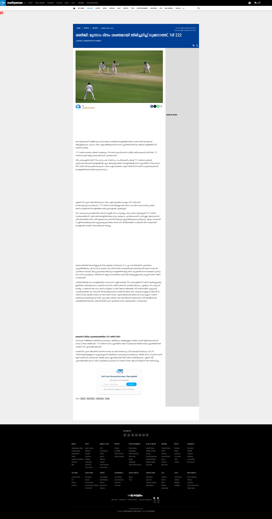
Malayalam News (77, 448)
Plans (163, 451)
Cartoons (88, 465)
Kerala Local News (78, 459)
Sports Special (119, 456)
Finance (190, 454)
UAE (101, 448)
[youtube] (140, 435)
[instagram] (133, 435)
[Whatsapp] (158, 106)
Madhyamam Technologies (132, 511)
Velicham (59, 3)
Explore (102, 488)
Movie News (133, 448)
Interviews (88, 462)
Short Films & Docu (135, 465)
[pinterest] (147, 435)
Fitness (148, 454)
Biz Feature (191, 462)
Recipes (176, 448)
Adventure (103, 485)
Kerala (107, 398)
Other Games (119, 454)
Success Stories (151, 482)
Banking (190, 456)
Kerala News (76, 451)
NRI (73, 465)
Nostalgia (132, 462)
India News (75, 454)
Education (89, 473)
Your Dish (177, 456)
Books (67, 3)
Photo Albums (192, 477)
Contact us (122, 500)
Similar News (171, 115)
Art (73, 480)
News (105, 8)
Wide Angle (191, 488)
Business (153, 8)
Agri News (149, 477)
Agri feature (150, 485)
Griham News (165, 448)
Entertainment (142, 8)
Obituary (74, 462)
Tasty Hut (177, 454)
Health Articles (151, 451)
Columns (88, 456)
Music (131, 459)
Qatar (102, 456)
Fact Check (88, 467)
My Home (81, 8)
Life (160, 8)
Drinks (176, 451)
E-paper (30, 3)
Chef (175, 459)
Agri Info (149, 480)
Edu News (88, 477)
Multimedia (169, 8)
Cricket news (99, 398)
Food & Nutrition (151, 456)
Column (163, 462)
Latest (97, 8)
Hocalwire (151, 511)
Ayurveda (149, 465)
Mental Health (150, 462)
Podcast (190, 482)
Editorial (88, 451)
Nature (102, 482)
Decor (163, 459)
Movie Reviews (134, 454)
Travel (178, 8)
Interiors (164, 454)
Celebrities (132, 451)
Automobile (119, 473)
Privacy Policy (132, 500)
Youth (163, 480)
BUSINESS (190, 444)
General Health (151, 459)
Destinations (104, 480)
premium (90, 8)
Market (189, 451)
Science (176, 480)
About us (114, 500)
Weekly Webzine (40, 3)
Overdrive (118, 482)
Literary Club (76, 477)
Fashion (164, 477)
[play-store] (155, 500)
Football (117, 451)
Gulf (119, 8)
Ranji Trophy (90, 398)
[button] (3, 3)
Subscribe (81, 3)
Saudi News (104, 451)
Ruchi (176, 444)
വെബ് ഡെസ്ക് (88, 108)
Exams (87, 480)
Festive (176, 462)
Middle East (104, 444)
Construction (165, 456)
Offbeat (87, 459)
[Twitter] (155, 106)
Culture (75, 473)
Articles (87, 454)
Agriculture (150, 473)
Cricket (117, 448)
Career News (89, 482)
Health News (151, 444)
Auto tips (117, 485)
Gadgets (177, 485)
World (73, 456)
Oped (87, 444)
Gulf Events (103, 467)
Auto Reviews (119, 480)
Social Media (134, 473)
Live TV (73, 3)
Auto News (118, 477)
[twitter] (129, 435)
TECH (132, 8)
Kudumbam (50, 3)
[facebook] (151, 106)
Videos (189, 480)
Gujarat (83, 398)
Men (162, 482)
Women (163, 485)
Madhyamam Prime (92, 3)
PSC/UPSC (88, 488)
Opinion (112, 8)
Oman (102, 454)
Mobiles (176, 482)
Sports (125, 8)
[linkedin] (136, 435)
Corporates (191, 459)
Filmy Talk (132, 456)
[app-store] (159, 500)
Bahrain (102, 459)
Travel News (104, 477)
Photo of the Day (192, 485)
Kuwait (102, 462)
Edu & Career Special (92, 485)
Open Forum (89, 448)
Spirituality (164, 488)
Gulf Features (104, 465)
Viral (130, 480)
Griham (164, 444)
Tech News (177, 477)
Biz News (190, 448)
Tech (176, 473)
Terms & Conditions (128, 389)
